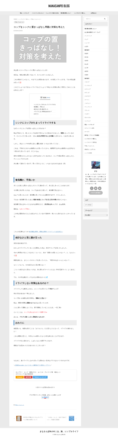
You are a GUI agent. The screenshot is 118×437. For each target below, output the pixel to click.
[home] (99, 188)
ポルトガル (88, 117)
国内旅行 (87, 50)
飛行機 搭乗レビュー (66, 13)
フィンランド (88, 106)
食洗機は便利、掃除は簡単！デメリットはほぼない (46, 231)
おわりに (37, 114)
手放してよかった (19, 405)
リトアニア (88, 121)
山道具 (86, 46)
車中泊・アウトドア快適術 (92, 135)
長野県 (86, 60)
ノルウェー (88, 103)
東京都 (86, 57)
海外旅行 (87, 78)
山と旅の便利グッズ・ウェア (92, 32)
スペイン (87, 99)
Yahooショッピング (40, 377)
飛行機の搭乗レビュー (91, 28)
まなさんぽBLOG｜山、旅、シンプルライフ (59, 431)
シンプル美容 (88, 153)
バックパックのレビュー (38, 13)
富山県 (86, 64)
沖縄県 (86, 75)
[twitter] (91, 188)
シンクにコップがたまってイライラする (45, 104)
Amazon (19, 377)
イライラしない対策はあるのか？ (43, 111)
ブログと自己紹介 (96, 192)
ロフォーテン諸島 (89, 128)
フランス (87, 110)
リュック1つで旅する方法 (52, 13)
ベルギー (87, 114)
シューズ (87, 43)
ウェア (86, 39)
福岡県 (86, 71)
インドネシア (88, 85)
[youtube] (95, 188)
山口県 (86, 67)
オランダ (87, 92)
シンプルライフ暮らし (79, 13)
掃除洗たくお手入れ (90, 149)
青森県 (86, 53)
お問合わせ (93, 13)
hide (48, 97)
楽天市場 (28, 377)
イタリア (87, 82)
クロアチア (88, 96)
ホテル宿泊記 (88, 204)
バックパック (88, 35)
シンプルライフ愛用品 (91, 142)
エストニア (88, 89)
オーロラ (87, 131)
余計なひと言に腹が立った (41, 109)
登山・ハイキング (24, 13)
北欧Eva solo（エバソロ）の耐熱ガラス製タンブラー (32, 365)
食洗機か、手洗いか (40, 106)
